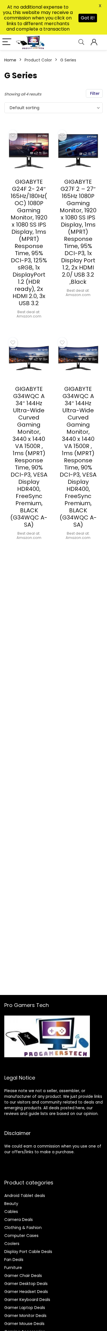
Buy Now (28, 325)
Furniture (13, 1267)
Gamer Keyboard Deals (27, 1299)
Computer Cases (21, 1235)
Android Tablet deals (24, 1195)
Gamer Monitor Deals (25, 1315)
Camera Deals (18, 1219)
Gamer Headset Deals (26, 1291)
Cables (11, 1211)
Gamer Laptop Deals (24, 1307)
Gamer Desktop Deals (26, 1283)
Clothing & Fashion (23, 1227)
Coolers (11, 1243)
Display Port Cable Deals (28, 1251)
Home (10, 60)
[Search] (81, 42)
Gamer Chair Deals (23, 1275)
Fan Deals (13, 1259)
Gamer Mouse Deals (24, 1323)
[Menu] (7, 42)
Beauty (11, 1203)
